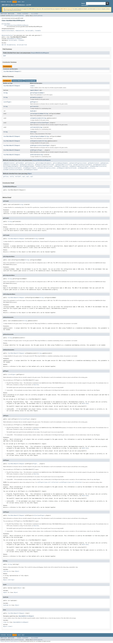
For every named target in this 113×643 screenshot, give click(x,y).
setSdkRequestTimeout (29, 168)
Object (37, 90)
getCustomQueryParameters (44, 163)
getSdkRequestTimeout (99, 164)
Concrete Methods (30, 80)
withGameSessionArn (36, 141)
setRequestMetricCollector (98, 166)
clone (32, 85)
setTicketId (33, 127)
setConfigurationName (36, 113)
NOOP (4, 55)
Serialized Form (22, 44)
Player (9, 102)
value (10, 35)
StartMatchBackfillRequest (11, 71)
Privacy (2, 641)
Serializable (29, 30)
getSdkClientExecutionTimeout (82, 164)
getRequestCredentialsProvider (44, 164)
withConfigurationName (37, 136)
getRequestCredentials (27, 164)
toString (32, 131)
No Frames (25, 13)
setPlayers (33, 122)
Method (21, 15)
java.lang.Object (6, 23)
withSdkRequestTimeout (31, 169)
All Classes (34, 13)
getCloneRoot (20, 163)
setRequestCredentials (61, 166)
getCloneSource (29, 163)
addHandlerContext (8, 163)
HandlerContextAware (8, 30)
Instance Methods (18, 80)
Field (12, 15)
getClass (6, 176)
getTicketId (33, 106)
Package (9, 1)
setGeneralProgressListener (44, 166)
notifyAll (18, 176)
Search (83, 3)
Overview (3, 1)
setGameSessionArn (35, 118)
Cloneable (38, 30)
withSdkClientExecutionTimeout (12, 169)
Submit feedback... (85, 5)
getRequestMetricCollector (64, 164)
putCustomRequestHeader (27, 166)
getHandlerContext (93, 163)
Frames (19, 13)
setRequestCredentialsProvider (79, 166)
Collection (40, 122)
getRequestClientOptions (10, 164)
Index (19, 1)
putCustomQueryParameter (10, 166)
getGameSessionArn (35, 97)
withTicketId (34, 154)
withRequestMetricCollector (86, 168)
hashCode (32, 111)
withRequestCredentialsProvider (67, 168)
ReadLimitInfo (20, 30)
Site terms (7, 641)
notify (12, 176)
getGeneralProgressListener (78, 163)
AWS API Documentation (9, 44)
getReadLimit (104, 163)
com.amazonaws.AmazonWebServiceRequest (16, 25)
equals (32, 90)
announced (8, 9)
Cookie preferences (14, 641)
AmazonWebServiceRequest (14, 38)
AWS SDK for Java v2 (66, 9)
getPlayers (33, 102)
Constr (16, 15)
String (5, 92)
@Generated (5, 35)
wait (23, 176)
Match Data (36, 384)
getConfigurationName (36, 92)
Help (23, 1)
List (4, 102)
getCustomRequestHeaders (60, 163)
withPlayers (33, 145)
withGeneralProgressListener (47, 168)
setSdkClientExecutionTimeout (12, 168)
